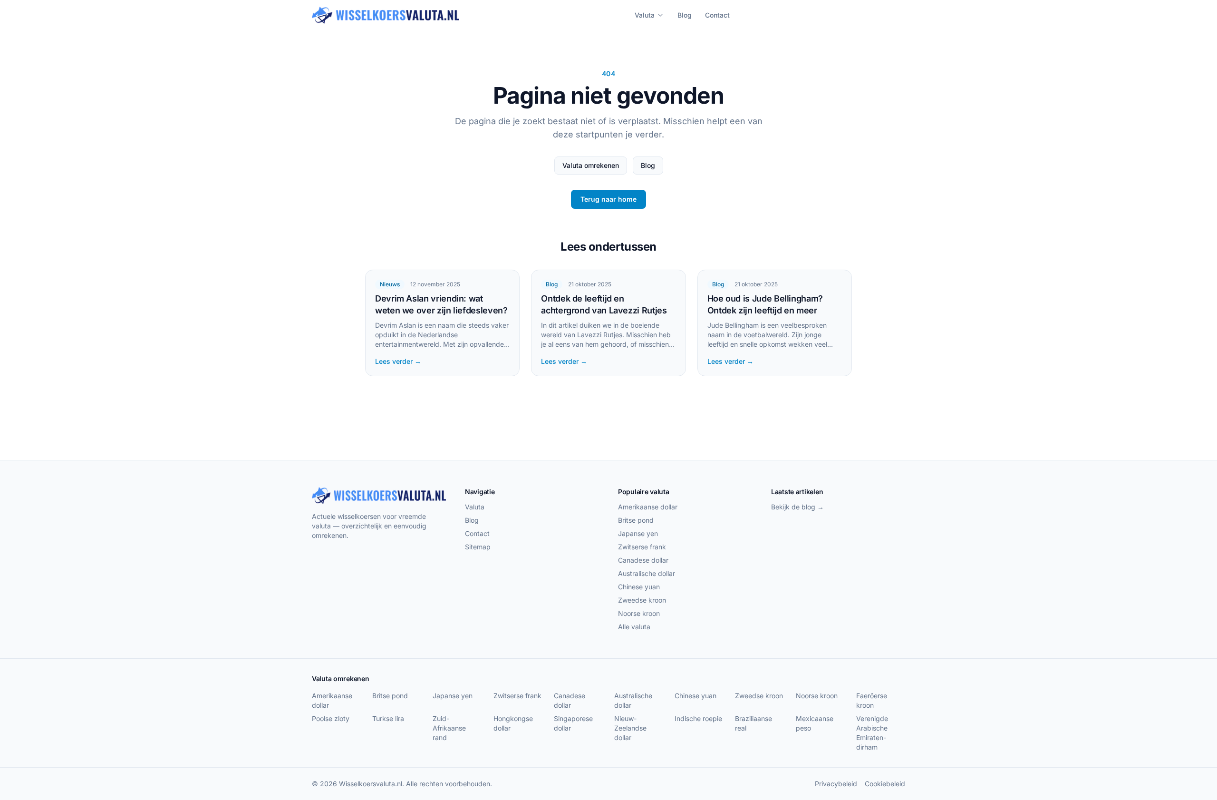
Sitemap (478, 547)
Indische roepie (698, 718)
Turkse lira (388, 718)
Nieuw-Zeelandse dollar (630, 727)
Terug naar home (608, 199)
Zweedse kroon (642, 600)
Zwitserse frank (642, 547)
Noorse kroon (639, 613)
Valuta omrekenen (590, 165)
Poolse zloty (330, 718)
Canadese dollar (643, 560)
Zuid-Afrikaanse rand (449, 727)
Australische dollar (646, 573)
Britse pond (636, 520)
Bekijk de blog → (797, 507)
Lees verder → (398, 361)
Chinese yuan (639, 587)
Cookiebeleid (885, 784)
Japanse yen (638, 533)
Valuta (645, 15)
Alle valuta (634, 627)
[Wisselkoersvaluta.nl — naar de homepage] (385, 15)
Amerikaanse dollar (647, 507)
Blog (684, 15)
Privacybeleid (836, 784)
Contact (717, 15)
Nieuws (390, 284)
